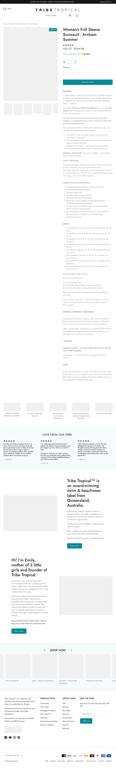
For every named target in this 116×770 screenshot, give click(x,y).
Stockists (65, 707)
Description (67, 91)
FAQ (64, 703)
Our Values (66, 710)
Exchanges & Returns (48, 710)
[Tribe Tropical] (58, 10)
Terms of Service (68, 721)
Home (5, 24)
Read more (18, 631)
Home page (50, 15)
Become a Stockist (47, 725)
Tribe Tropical (14, 761)
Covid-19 (65, 725)
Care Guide (44, 703)
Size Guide (44, 707)
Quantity (66, 67)
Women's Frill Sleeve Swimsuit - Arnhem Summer (23, 24)
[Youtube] (10, 737)
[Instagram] (14, 737)
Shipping (43, 717)
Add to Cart (88, 82)
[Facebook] (6, 737)
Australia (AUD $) (105, 2)
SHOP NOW (74, 546)
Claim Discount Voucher (49, 721)
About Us (65, 714)
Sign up (86, 721)
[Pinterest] (18, 737)
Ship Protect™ (45, 714)
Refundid (65, 728)
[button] (68, 45)
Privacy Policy (67, 717)
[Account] (70, 15)
